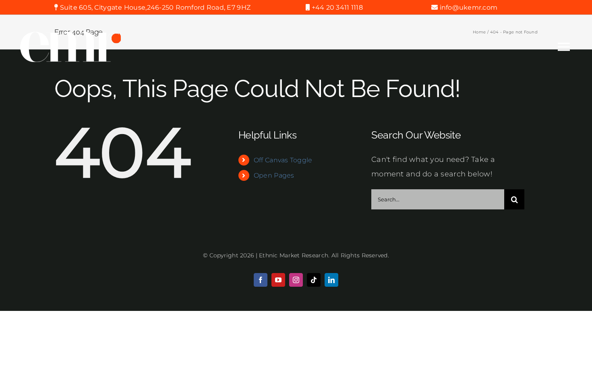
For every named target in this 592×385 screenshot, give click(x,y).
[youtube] (278, 280)
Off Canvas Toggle (283, 160)
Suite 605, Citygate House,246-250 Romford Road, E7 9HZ (154, 7)
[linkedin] (331, 280)
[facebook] (260, 280)
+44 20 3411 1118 (336, 7)
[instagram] (296, 280)
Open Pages (274, 175)
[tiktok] (314, 280)
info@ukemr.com (468, 7)
